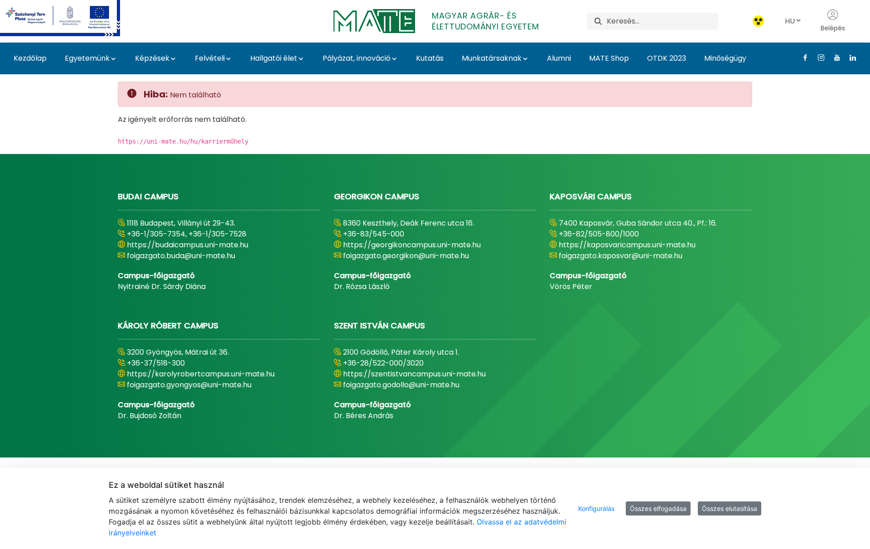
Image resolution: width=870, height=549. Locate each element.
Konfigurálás (596, 508)
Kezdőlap (30, 58)
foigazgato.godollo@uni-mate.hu (401, 385)
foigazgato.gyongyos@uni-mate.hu (189, 385)
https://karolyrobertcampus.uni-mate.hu (201, 374)
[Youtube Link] (833, 57)
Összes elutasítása (729, 508)
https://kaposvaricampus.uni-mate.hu (627, 245)
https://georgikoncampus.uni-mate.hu (412, 245)
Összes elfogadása (658, 508)
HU (790, 21)
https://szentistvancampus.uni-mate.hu (414, 374)
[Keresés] (598, 21)
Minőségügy (725, 58)
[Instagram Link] (818, 57)
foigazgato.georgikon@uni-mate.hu (406, 255)
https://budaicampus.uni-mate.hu (187, 245)
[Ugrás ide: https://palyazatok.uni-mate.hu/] (71, 18)
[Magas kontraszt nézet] (758, 21)
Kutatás (430, 58)
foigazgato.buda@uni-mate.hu (181, 255)
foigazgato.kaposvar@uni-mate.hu (620, 255)
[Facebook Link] (802, 57)
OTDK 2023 (666, 58)
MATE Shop (609, 58)
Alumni (559, 58)
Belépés (833, 28)
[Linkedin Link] (849, 57)
